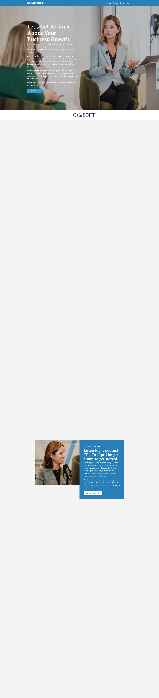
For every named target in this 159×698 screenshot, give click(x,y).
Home (109, 3)
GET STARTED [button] (35, 91)
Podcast (115, 3)
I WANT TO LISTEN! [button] (93, 493)
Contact (122, 3)
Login (128, 3)
